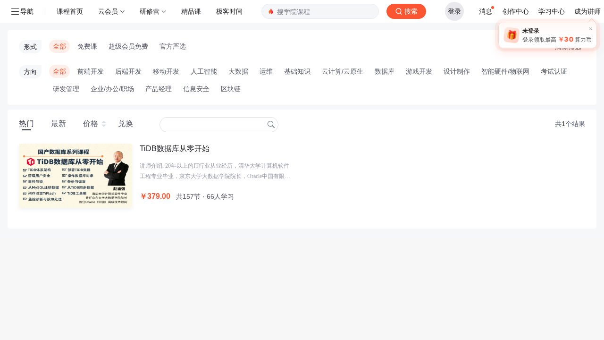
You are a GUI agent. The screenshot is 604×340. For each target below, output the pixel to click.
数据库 (384, 71)
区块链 (231, 89)
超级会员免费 (128, 46)
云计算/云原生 (342, 71)
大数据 (238, 71)
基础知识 (297, 71)
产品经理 (158, 89)
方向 (30, 72)
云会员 (108, 11)
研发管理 (66, 89)
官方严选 (172, 46)
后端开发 (128, 71)
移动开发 (166, 71)
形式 (30, 47)
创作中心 (516, 11)
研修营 (149, 11)
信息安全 (196, 89)
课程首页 (70, 11)
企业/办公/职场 (112, 89)
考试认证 (554, 71)
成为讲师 (587, 11)
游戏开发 (419, 71)
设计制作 (457, 71)
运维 (266, 71)
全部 (59, 46)
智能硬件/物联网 (505, 71)
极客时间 (229, 11)
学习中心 (551, 11)
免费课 (87, 46)
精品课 (191, 11)
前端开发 (90, 71)
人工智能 (204, 71)
